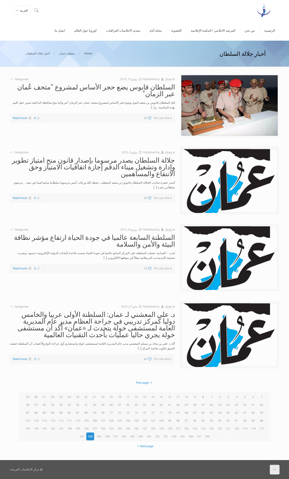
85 (44, 412)
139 (77, 428)
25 (61, 397)
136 (102, 428)
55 (52, 405)
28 (35, 397)
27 (44, 397)
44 (144, 405)
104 (128, 420)
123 (211, 428)
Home (88, 53)
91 (236, 420)
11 (177, 397)
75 (127, 412)
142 (52, 428)
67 (194, 412)
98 (177, 420)
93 (219, 420)
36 (211, 405)
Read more (20, 118)
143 (44, 428)
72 (152, 412)
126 (186, 428)
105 (119, 420)
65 (211, 412)
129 (161, 428)
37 (203, 405)
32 (244, 405)
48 (111, 405)
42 (161, 405)
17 (127, 397)
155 (132, 436)
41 (169, 405)
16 (136, 397)
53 (69, 405)
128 (169, 428)
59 (261, 412)
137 (94, 428)
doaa (168, 79)
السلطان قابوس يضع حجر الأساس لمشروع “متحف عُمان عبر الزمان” (96, 90)
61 (244, 412)
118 (253, 428)
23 (77, 397)
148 (190, 436)
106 (111, 420)
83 (61, 412)
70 (169, 412)
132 (136, 428)
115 (36, 420)
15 (144, 397)
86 (35, 412)
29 (27, 397)
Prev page (142, 382)
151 (165, 436)
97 (186, 420)
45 (136, 405)
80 (86, 412)
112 (61, 420)
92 (228, 420)
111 (69, 420)
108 (94, 420)
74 (136, 412)
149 (182, 436)
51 (86, 405)
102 (144, 420)
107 (102, 420)
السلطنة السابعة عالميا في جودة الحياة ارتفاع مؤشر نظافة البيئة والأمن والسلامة (94, 240)
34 (228, 405)
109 (86, 420)
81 (77, 412)
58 (27, 405)
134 (119, 428)
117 (261, 428)
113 (52, 420)
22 (86, 397)
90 (244, 420)
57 (35, 405)
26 (52, 397)
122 (219, 428)
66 (203, 412)
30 (261, 405)
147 (198, 436)
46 (127, 405)
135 (111, 428)
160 (90, 436)
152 (157, 436)
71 (161, 412)
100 (161, 420)
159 (98, 436)
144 (36, 428)
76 (119, 412)
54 (61, 405)
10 (186, 397)
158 (107, 436)
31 (253, 405)
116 (27, 420)
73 (144, 412)
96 (194, 420)
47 (119, 405)
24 (69, 397)
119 (244, 428)
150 (173, 436)
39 (186, 405)
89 (253, 420)
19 (111, 397)
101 (153, 420)
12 (169, 397)
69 (177, 412)
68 (186, 412)
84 (52, 412)
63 (228, 412)
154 (140, 436)
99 (169, 420)
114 (44, 420)
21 (94, 397)
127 (178, 428)
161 (81, 436)
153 (148, 436)
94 (211, 420)
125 (194, 428)
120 (236, 428)
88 (261, 420)
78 (102, 412)
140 (69, 428)
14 (152, 397)
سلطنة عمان (67, 53)
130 (153, 428)
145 (27, 428)
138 (86, 428)
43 (152, 405)
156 (123, 436)
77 (111, 412)
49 (102, 405)
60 (253, 412)
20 (102, 397)
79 (94, 412)
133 (128, 428)
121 (228, 428)
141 (61, 428)
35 (219, 405)
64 (219, 412)
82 (69, 412)
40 (177, 405)
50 (94, 405)
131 (144, 428)
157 (115, 436)
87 (27, 412)
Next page (146, 446)
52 (77, 405)
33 (236, 405)
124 (203, 428)
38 (194, 405)
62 (236, 412)
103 (136, 420)
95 (203, 420)
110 (77, 420)
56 (44, 405)
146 (207, 436)
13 (161, 397)
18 (119, 397)
